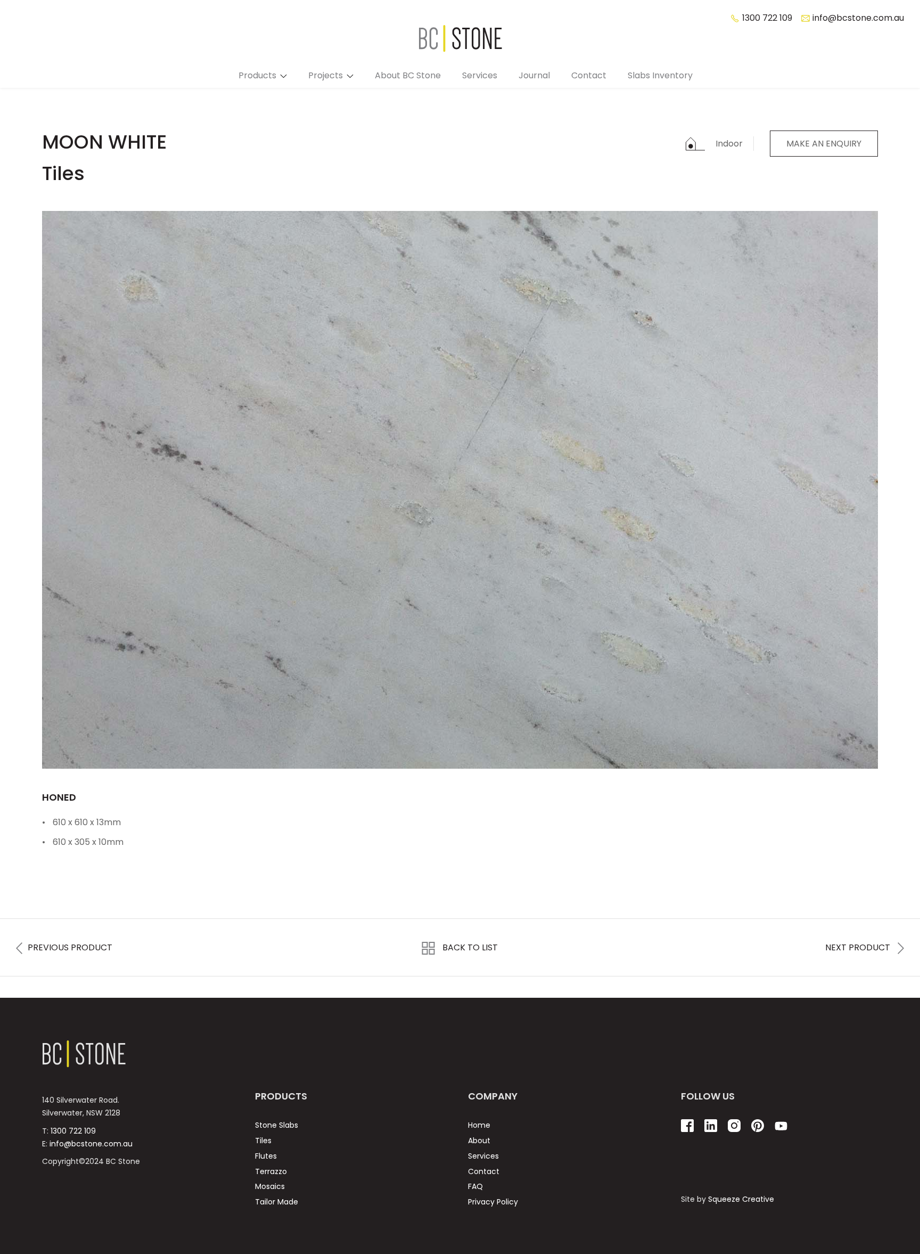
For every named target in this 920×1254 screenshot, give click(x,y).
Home (479, 1125)
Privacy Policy (493, 1201)
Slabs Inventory (660, 75)
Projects (325, 75)
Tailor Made (276, 1201)
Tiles (263, 1140)
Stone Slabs (276, 1125)
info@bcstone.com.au (91, 1143)
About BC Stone (408, 75)
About (479, 1140)
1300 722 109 (73, 1131)
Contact (588, 75)
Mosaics (270, 1186)
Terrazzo (271, 1171)
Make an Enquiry (823, 143)
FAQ (475, 1186)
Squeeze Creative (741, 1199)
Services (479, 75)
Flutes (266, 1156)
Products (257, 75)
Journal (534, 75)
